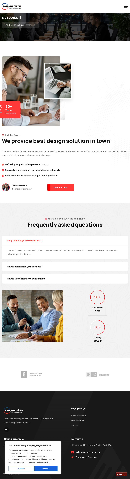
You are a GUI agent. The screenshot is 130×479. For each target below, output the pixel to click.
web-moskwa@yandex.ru (88, 452)
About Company (78, 415)
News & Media (77, 420)
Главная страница (15, 25)
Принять (45, 468)
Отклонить (21, 468)
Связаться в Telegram (86, 457)
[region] (33, 457)
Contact (75, 425)
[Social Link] (6, 429)
